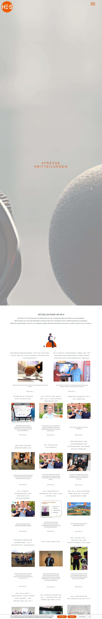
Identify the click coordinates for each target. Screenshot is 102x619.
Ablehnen (72, 616)
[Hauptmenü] (93, 4)
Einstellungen (82, 616)
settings (50, 617)
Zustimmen (62, 616)
